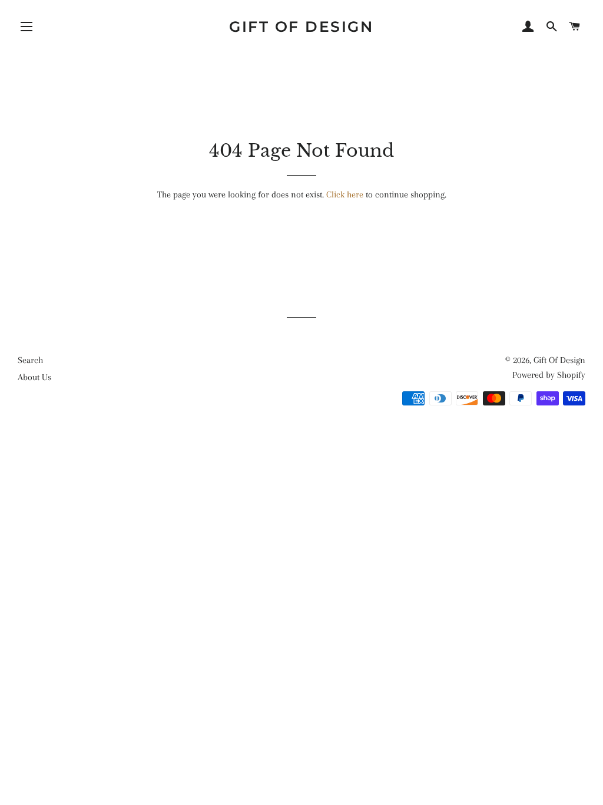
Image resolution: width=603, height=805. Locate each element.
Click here (344, 194)
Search (30, 360)
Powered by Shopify (548, 374)
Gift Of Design (301, 26)
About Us (34, 377)
